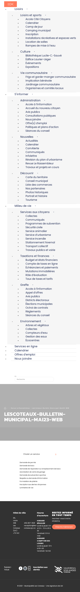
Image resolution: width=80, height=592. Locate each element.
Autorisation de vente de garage (32, 472)
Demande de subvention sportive (33, 475)
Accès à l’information (39, 104)
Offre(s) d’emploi (36, 123)
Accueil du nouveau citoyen (43, 108)
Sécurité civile (34, 227)
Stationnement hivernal (40, 242)
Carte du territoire (37, 177)
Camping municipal (38, 30)
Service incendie (36, 238)
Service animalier (36, 231)
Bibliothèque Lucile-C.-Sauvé (44, 55)
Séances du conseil (38, 131)
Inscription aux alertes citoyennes (33, 484)
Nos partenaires (35, 188)
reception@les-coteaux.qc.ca (30, 526)
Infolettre (31, 156)
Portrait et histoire (36, 196)
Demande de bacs (27, 465)
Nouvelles (26, 137)
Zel (61, 586)
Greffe (24, 285)
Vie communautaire (34, 73)
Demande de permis (28, 462)
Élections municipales (39, 304)
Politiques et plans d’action (42, 127)
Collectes (31, 216)
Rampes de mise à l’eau (40, 45)
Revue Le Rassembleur (40, 163)
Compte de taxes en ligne (42, 263)
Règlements (33, 311)
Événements (33, 63)
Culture (25, 52)
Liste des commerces (39, 184)
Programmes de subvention (43, 223)
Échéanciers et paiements (42, 267)
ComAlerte (32, 148)
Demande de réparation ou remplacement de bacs (40, 469)
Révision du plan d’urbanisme (44, 159)
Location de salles (37, 42)
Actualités (32, 140)
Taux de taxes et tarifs (39, 279)
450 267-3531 (29, 523)
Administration (30, 100)
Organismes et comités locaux (45, 88)
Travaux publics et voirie (40, 250)
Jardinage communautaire (43, 84)
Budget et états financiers (42, 260)
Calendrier (32, 23)
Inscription (32, 34)
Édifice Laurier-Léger (38, 59)
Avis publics (33, 112)
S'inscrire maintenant (64, 527)
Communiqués (35, 152)
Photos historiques (37, 192)
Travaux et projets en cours (42, 167)
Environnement (30, 321)
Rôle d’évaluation (36, 275)
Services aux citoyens (35, 212)
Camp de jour (34, 26)
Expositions (32, 67)
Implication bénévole (39, 80)
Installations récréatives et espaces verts (51, 38)
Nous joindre (33, 119)
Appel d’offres (34, 292)
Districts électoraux (37, 300)
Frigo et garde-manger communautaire (51, 77)
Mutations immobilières (40, 271)
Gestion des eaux (36, 336)
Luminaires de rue (26, 487)
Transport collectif (37, 246)
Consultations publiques (41, 115)
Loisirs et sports (30, 15)
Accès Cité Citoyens (38, 19)
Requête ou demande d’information (34, 478)
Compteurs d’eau (37, 333)
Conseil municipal (37, 181)
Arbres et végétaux (37, 325)
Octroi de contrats (37, 307)
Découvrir (27, 173)
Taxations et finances (34, 256)
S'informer (21, 94)
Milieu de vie (23, 206)
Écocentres (32, 340)
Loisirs (19, 9)
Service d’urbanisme (38, 235)
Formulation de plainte (28, 481)
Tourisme (31, 200)
